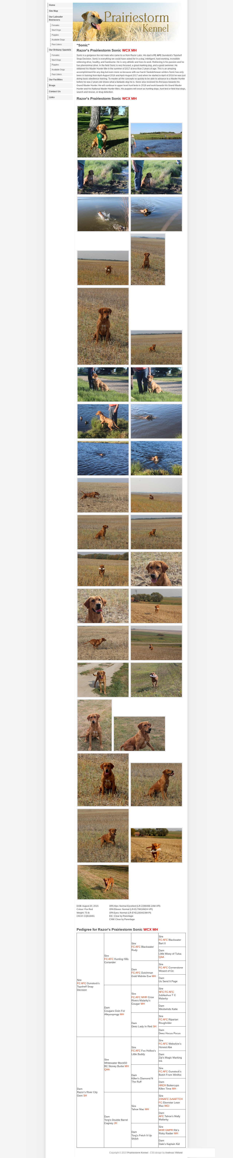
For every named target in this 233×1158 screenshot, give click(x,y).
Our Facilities (56, 79)
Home (52, 5)
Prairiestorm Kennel (137, 1152)
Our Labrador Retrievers (56, 18)
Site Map (53, 11)
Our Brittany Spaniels (60, 50)
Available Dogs (58, 40)
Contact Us (55, 91)
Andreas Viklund (173, 1152)
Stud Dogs (56, 30)
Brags (52, 85)
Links (52, 97)
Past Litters (57, 44)
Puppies (55, 35)
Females (55, 25)
